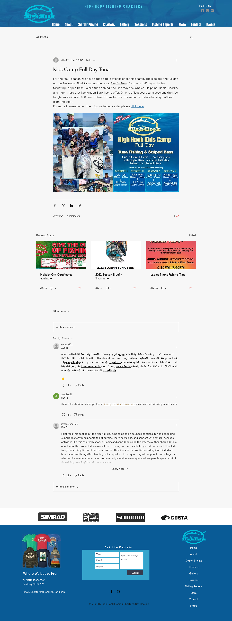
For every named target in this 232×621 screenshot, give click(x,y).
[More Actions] (177, 346)
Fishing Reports (193, 586)
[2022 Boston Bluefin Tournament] (116, 255)
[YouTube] (212, 10)
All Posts (42, 37)
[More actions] (177, 60)
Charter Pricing (193, 560)
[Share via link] (79, 205)
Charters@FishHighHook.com (48, 591)
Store (194, 593)
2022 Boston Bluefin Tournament (108, 276)
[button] (109, 24)
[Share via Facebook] (54, 205)
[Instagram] (207, 10)
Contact (193, 599)
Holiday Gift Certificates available (56, 276)
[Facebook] (202, 10)
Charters (193, 567)
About (193, 554)
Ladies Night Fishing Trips (167, 274)
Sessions (193, 580)
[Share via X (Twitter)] (63, 205)
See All (192, 234)
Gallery (193, 573)
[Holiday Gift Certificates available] (61, 255)
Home (193, 548)
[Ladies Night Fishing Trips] (171, 255)
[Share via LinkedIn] (71, 205)
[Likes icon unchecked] (63, 385)
